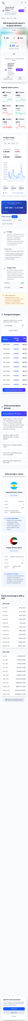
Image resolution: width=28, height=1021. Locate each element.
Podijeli (14, 216)
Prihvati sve (14, 1008)
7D (5, 143)
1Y (17, 143)
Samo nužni (14, 1012)
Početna (3, 18)
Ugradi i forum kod (7, 223)
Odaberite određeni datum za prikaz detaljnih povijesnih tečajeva (12, 321)
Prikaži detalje (13, 330)
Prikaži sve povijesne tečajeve (14, 390)
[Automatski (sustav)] (25, 11)
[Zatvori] (25, 998)
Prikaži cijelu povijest (17, 193)
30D (9, 143)
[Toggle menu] (25, 2)
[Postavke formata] (25, 7)
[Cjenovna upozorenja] (22, 2)
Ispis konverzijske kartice (15, 700)
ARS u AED (9, 18)
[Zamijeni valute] (14, 38)
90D (13, 143)
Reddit (20, 220)
